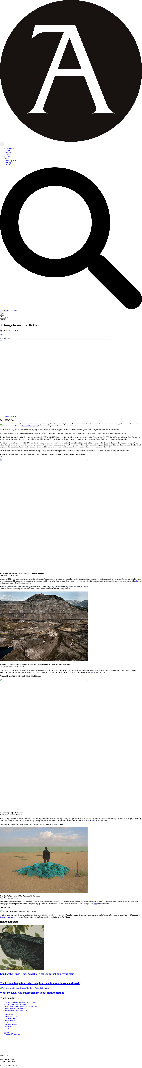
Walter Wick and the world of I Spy (16, 1008)
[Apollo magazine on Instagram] (5, 1045)
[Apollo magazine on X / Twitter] (5, 1042)
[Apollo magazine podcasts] (5, 1048)
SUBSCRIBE (12, 311)
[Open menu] (2, 144)
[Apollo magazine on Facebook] (5, 1039)
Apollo (2, 334)
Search (3, 319)
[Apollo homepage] (71, 71)
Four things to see (10, 416)
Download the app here (29, 426)
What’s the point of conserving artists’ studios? (20, 1006)
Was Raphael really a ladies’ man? (16, 1010)
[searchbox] (13, 317)
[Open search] (71, 308)
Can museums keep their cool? (15, 1004)
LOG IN (3, 311)
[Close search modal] (2, 314)
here (138, 581)
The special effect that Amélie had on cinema (20, 1002)
